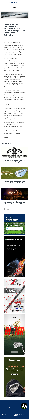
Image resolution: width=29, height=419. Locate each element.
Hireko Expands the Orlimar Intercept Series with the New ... (14, 182)
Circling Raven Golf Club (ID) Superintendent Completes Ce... (14, 161)
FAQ (3, 414)
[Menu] (14, 7)
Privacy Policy (8, 414)
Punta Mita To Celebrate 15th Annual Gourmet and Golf (14, 203)
